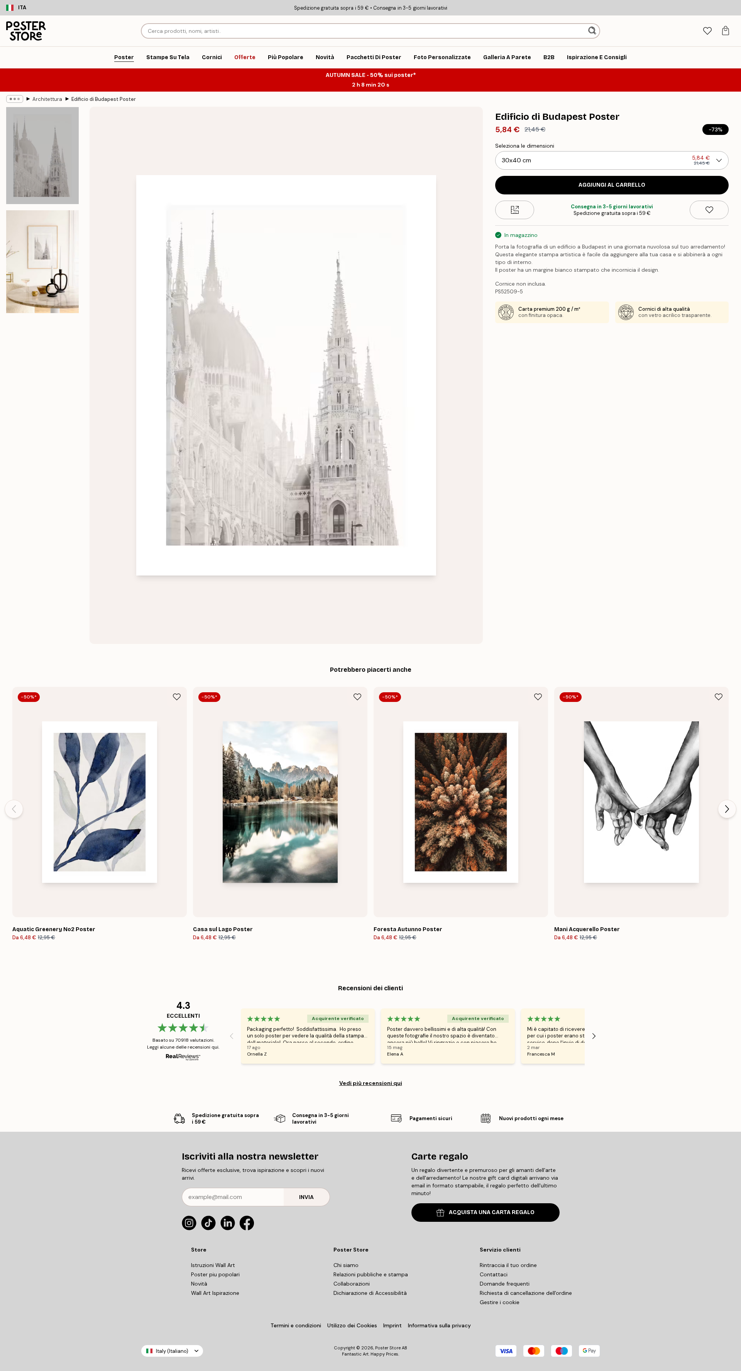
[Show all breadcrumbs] (14, 99)
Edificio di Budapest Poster (103, 99)
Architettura (47, 99)
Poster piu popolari (215, 1274)
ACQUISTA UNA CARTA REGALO (492, 1212)
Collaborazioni (351, 1283)
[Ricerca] (593, 31)
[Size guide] (514, 210)
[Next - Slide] (727, 809)
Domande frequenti (505, 1283)
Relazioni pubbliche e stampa (370, 1274)
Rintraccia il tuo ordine (508, 1265)
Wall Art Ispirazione (215, 1292)
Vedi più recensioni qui (370, 1083)
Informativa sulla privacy (439, 1325)
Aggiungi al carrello (612, 185)
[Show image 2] (42, 261)
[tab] (707, 31)
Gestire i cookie (499, 1302)
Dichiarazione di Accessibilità (370, 1292)
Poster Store (388, 1348)
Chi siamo (346, 1265)
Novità (199, 1283)
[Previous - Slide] (14, 809)
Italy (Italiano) (172, 1351)
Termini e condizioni (296, 1325)
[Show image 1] (42, 155)
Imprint (392, 1325)
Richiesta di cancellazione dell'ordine (526, 1292)
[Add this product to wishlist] (709, 210)
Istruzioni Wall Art (213, 1265)
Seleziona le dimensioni (524, 145)
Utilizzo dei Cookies (352, 1325)
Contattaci (494, 1274)
